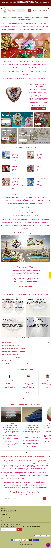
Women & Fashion (15, 184)
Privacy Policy (32, 542)
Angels (38, 179)
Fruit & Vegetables (15, 155)
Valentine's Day (14, 166)
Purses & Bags (14, 179)
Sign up (19, 530)
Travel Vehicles (39, 158)
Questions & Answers (16, 542)
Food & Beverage (15, 154)
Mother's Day (14, 169)
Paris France (39, 157)
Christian (38, 181)
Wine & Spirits (14, 160)
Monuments (38, 155)
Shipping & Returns (24, 542)
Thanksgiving (14, 173)
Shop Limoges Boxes (19, 51)
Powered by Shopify (25, 545)
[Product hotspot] (13, 241)
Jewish (38, 182)
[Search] (29, 10)
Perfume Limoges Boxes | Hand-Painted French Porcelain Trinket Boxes (17, 187)
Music (38, 170)
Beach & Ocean (39, 154)
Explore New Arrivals (31, 51)
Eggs (13, 152)
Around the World (40, 152)
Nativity (38, 184)
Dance (38, 169)
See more (25, 452)
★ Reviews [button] (50, 275)
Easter (13, 167)
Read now (10, 446)
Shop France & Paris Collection (25, 286)
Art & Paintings (39, 166)
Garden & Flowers (15, 157)
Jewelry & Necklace (15, 182)
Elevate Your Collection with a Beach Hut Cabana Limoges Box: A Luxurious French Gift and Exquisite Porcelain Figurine (11, 429)
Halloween (14, 172)
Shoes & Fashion (14, 181)
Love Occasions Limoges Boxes (38, 108)
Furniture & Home (15, 158)
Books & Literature (40, 167)
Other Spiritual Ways (40, 185)
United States (39, 160)
